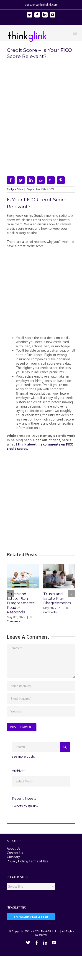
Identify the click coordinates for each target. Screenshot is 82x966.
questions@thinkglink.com (41, 4)
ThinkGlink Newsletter (31, 916)
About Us (13, 848)
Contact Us (15, 853)
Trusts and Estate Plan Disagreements (57, 598)
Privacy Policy (17, 861)
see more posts (23, 756)
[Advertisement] (41, 294)
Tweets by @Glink (25, 806)
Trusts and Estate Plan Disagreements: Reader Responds (21, 603)
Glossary (13, 857)
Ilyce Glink (16, 189)
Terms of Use (39, 861)
